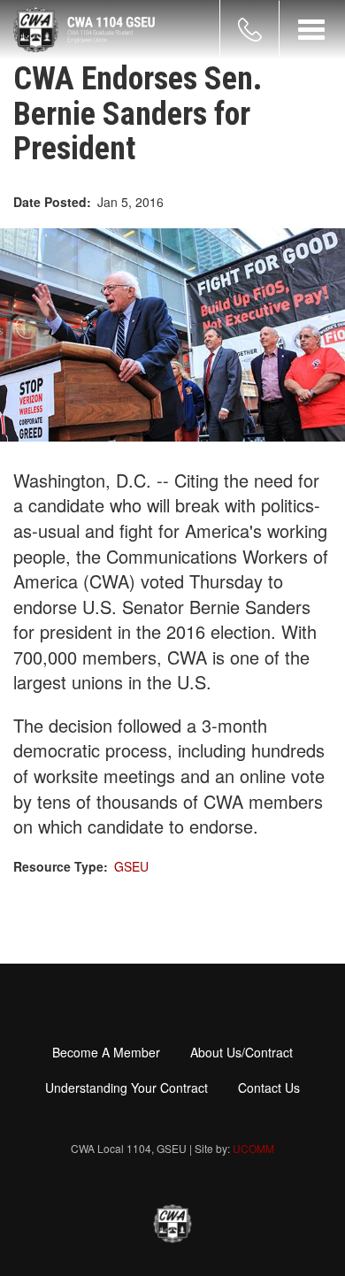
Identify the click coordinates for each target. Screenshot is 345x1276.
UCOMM (253, 1148)
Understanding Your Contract (126, 1087)
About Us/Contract (241, 1052)
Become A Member (106, 1052)
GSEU (131, 866)
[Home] (84, 29)
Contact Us (269, 1087)
